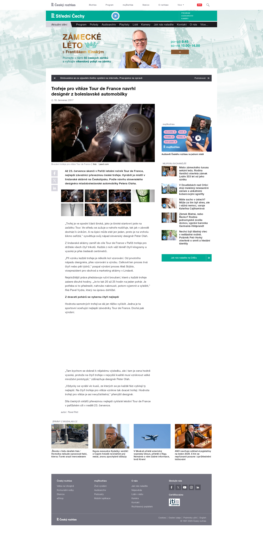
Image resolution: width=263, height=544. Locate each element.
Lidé (135, 24)
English (203, 518)
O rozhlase (163, 5)
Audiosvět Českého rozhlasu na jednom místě (183, 154)
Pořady (94, 24)
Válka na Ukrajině (65, 486)
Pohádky (168, 137)
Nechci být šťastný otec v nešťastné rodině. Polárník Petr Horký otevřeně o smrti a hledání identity (194, 237)
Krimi (181, 132)
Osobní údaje (175, 518)
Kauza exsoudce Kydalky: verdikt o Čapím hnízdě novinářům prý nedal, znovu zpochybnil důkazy (110, 454)
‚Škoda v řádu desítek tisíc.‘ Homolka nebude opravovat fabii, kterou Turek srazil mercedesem (69, 454)
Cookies (162, 518)
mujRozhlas (128, 5)
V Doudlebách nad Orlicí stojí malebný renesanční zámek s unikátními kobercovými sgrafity (194, 189)
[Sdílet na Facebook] (54, 173)
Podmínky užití (190, 518)
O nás (193, 24)
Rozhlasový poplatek (142, 506)
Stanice (145, 5)
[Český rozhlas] (63, 5)
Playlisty (124, 24)
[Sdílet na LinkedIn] (54, 188)
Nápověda (137, 490)
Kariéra (135, 498)
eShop (60, 498)
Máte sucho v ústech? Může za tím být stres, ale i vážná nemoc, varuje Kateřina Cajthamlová (194, 204)
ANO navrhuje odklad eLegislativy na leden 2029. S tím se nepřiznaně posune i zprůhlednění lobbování (193, 455)
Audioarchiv (187, 16)
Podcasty (99, 494)
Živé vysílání (169, 142)
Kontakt (182, 24)
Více (204, 24)
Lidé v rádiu (137, 494)
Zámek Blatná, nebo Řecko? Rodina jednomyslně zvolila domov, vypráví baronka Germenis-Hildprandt (193, 220)
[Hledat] (208, 5)
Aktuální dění (59, 24)
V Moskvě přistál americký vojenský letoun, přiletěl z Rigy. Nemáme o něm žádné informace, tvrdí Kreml (152, 455)
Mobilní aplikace (102, 498)
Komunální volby (65, 490)
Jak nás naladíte (164, 24)
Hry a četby (169, 132)
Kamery (184, 19)
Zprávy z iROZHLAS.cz (64, 421)
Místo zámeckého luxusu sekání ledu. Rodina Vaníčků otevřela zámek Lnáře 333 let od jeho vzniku (194, 173)
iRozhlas (93, 5)
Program (109, 5)
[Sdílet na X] (54, 181)
